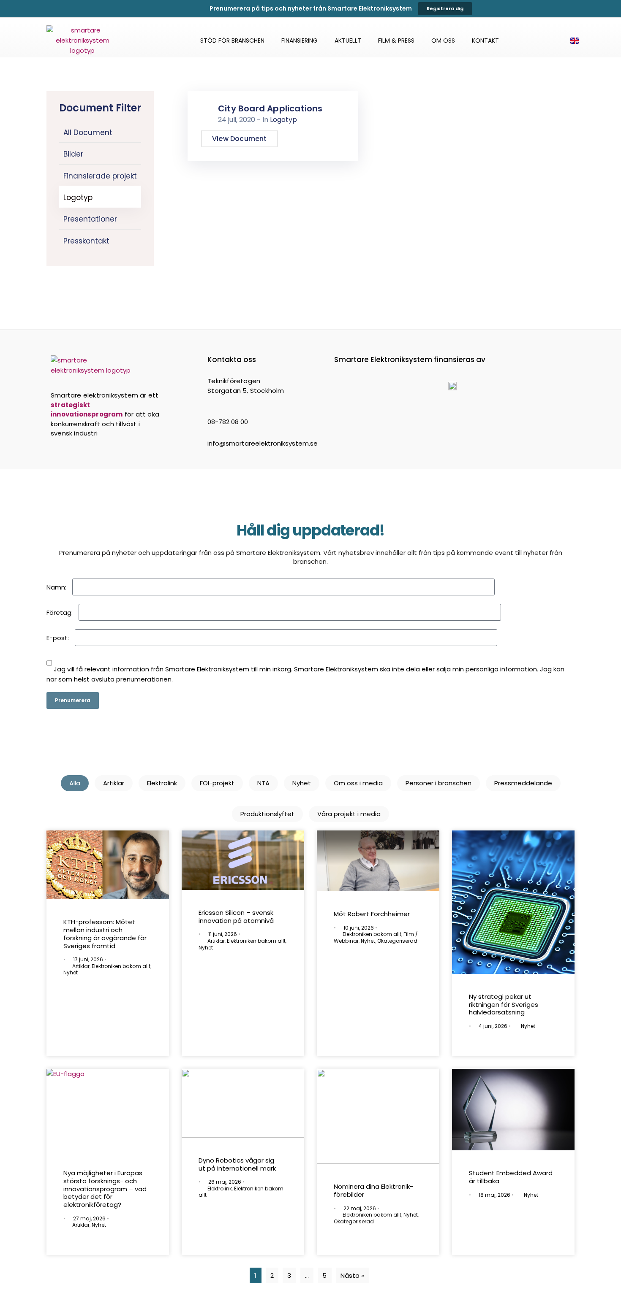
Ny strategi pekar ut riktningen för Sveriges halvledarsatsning (503, 1004)
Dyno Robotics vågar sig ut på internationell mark (238, 1164)
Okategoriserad (397, 940)
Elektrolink (162, 783)
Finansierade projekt (100, 176)
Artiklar (113, 783)
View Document (239, 138)
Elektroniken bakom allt (121, 966)
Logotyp (78, 197)
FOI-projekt (217, 783)
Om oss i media (358, 783)
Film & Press (396, 40)
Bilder (73, 154)
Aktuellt (348, 40)
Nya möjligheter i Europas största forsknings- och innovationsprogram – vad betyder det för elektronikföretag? (105, 1188)
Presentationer (90, 219)
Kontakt (485, 40)
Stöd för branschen (232, 40)
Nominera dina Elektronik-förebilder (373, 1190)
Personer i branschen (438, 783)
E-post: (57, 637)
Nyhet (301, 783)
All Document (87, 132)
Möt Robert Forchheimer (372, 913)
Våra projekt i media (349, 813)
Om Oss (443, 40)
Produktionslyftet (267, 813)
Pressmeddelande (523, 783)
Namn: (56, 587)
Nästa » (352, 1275)
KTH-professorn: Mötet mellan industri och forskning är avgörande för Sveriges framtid (105, 933)
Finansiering (299, 40)
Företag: (59, 612)
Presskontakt (86, 241)
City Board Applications (270, 108)
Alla (74, 783)
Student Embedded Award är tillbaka (511, 1176)
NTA (263, 783)
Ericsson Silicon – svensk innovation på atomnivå (236, 916)
